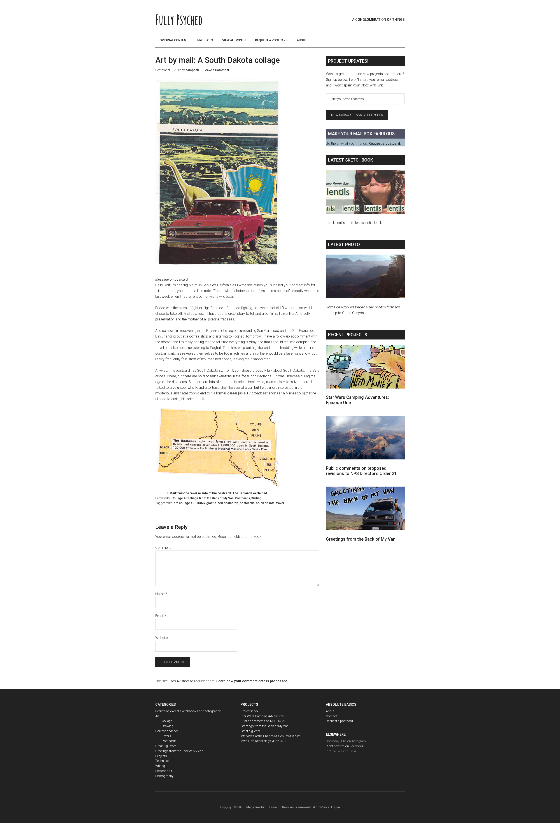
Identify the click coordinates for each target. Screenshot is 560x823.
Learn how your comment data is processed (251, 681)
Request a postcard (339, 721)
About (330, 711)
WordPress (321, 807)
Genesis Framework (296, 807)
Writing (256, 498)
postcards (247, 503)
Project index (249, 711)
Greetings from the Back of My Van (209, 498)
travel (280, 503)
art (176, 503)
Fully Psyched (179, 19)
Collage (177, 498)
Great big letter (250, 731)
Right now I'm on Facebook (345, 746)
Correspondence (166, 731)
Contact (331, 716)
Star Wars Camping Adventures (262, 716)
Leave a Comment (216, 70)
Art (157, 716)
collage (184, 503)
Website (161, 638)
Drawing (167, 726)
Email (160, 616)
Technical (162, 761)
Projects (161, 756)
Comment (163, 547)
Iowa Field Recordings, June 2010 (264, 741)
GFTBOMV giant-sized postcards (214, 503)
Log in (335, 807)
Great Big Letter (165, 746)
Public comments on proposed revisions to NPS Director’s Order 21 (361, 471)
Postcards (242, 498)
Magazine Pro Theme (261, 807)
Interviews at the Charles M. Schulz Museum (271, 736)
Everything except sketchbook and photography (188, 711)
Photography (164, 776)
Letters (166, 736)
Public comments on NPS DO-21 (263, 721)
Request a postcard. (385, 143)
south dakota (265, 503)
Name (161, 594)
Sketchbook (163, 771)
